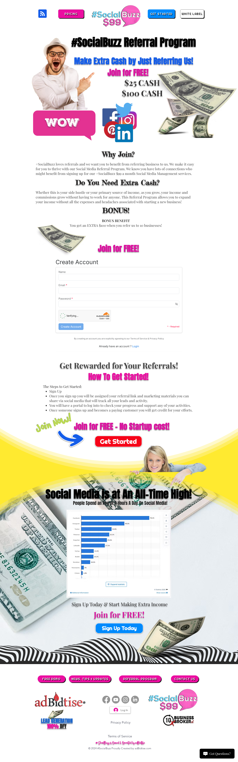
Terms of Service (120, 736)
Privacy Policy (120, 722)
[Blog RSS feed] (42, 13)
